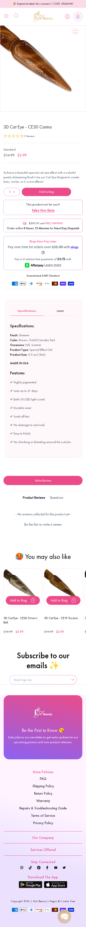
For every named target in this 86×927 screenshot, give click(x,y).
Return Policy (43, 793)
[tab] (34, 498)
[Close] (6, 16)
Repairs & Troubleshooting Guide (43, 808)
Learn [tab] (60, 311)
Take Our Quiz (43, 210)
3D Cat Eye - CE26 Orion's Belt (20, 620)
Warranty (43, 800)
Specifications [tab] (27, 311)
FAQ (43, 778)
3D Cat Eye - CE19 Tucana (61, 618)
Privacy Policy (43, 822)
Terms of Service (43, 815)
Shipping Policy (43, 786)
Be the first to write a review (43, 524)
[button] (78, 16)
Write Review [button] (43, 480)
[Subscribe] (72, 679)
